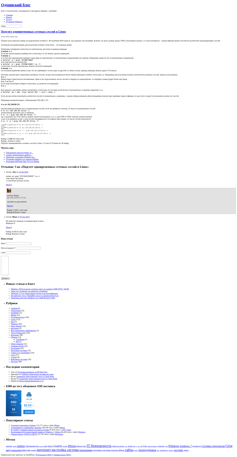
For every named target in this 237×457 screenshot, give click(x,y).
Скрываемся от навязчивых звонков (26, 428)
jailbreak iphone (118, 446)
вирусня (26, 450)
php (134, 446)
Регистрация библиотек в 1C (31, 381)
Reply (9, 185)
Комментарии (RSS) (62, 455)
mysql (130, 446)
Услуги (9, 19)
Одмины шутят (17, 346)
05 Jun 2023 (25, 217)
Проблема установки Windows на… (21, 157)
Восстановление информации (23, 331)
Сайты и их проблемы (20, 353)
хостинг (178, 450)
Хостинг (14, 362)
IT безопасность (17, 317)
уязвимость (164, 450)
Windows (14, 324)
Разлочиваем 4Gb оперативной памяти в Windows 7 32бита (36, 432)
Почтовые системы (19, 350)
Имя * (3, 243)
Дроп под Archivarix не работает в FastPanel (29, 291)
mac (12, 322)
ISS (17, 342)
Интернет (15, 335)
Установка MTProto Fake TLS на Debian (22, 162)
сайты (129, 450)
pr (136, 446)
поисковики (85, 450)
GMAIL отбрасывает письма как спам (37, 374)
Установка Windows (14, 22)
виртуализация (14, 450)
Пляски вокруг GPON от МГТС (24, 434)
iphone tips (81, 446)
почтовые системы (101, 450)
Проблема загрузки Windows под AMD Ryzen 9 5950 (33, 298)
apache (9, 446)
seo (139, 446)
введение (15, 328)
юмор (186, 450)
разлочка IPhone (117, 450)
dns (37, 446)
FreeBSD (14, 313)
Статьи (14, 357)
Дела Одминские (18, 333)
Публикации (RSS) (44, 455)
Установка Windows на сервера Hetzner (22, 159)
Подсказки (15, 348)
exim (45, 446)
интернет (44, 450)
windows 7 (186, 446)
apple (14, 446)
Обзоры (14, 337)
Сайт (3, 253)
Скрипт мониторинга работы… (19, 155)
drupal (41, 446)
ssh (141, 446)
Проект (9, 17)
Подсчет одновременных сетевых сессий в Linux (33, 31)
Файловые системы (19, 359)
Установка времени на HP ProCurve (32, 372)
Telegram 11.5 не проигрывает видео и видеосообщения (34, 293)
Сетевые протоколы (213, 446)
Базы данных (16, 326)
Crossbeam (20, 339)
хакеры (171, 450)
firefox (50, 446)
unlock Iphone (152, 446)
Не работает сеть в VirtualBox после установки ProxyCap (35, 296)
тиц (158, 450)
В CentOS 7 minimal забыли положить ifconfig (30, 430)
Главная (9, 15)
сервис (136, 450)
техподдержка (147, 450)
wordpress (196, 446)
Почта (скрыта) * (8, 248)
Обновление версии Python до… (19, 153)
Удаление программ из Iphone (23, 425)
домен (33, 450)
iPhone (13, 315)
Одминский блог (15, 5)
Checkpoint (30, 446)
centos (21, 446)
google (65, 446)
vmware (161, 446)
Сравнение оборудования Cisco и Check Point (35, 376)
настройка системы (65, 450)
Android (14, 308)
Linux (13, 319)
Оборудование (17, 344)
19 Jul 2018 (23, 172)
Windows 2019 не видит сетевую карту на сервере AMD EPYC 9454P (40, 289)
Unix (145, 446)
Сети (13, 355)
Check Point (15, 311)
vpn (166, 446)
